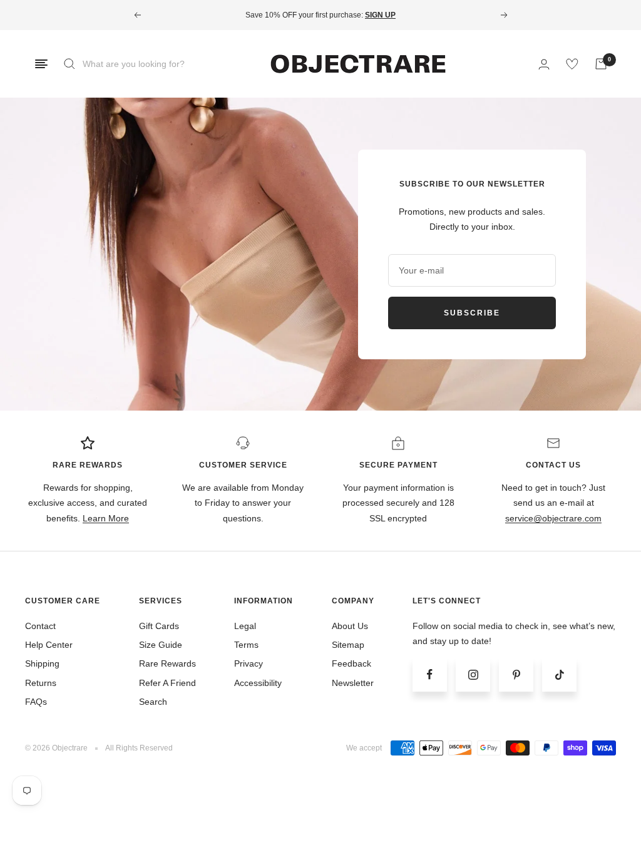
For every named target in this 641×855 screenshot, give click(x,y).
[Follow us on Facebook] (430, 674)
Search (153, 702)
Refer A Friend (167, 683)
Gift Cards (159, 626)
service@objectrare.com (553, 518)
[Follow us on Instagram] (473, 674)
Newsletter (353, 683)
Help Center (49, 645)
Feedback (351, 663)
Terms (246, 645)
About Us (350, 626)
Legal (245, 626)
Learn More (106, 518)
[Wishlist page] (572, 63)
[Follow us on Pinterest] (516, 674)
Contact (40, 626)
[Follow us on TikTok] (559, 674)
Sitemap (348, 645)
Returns (40, 683)
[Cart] (601, 63)
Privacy (248, 663)
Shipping (42, 663)
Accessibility (258, 683)
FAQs (36, 702)
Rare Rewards (167, 663)
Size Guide (160, 645)
